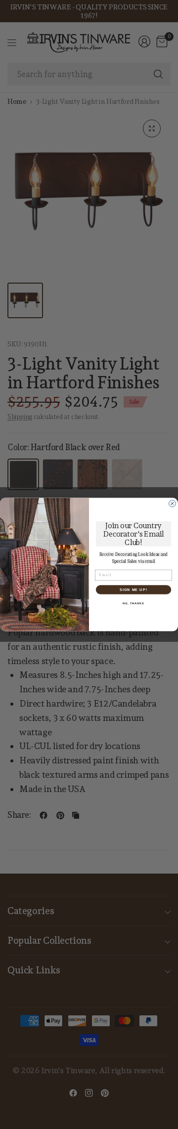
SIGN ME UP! (133, 589)
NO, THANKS (133, 603)
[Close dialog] (172, 503)
